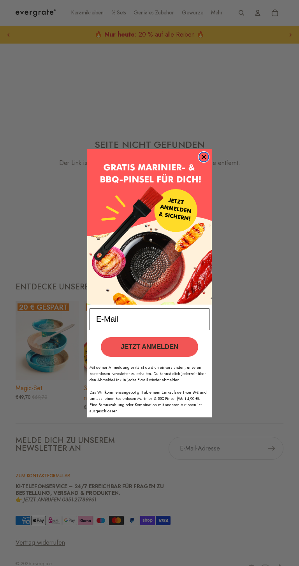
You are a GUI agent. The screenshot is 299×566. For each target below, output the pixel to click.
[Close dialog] (204, 157)
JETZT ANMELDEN (149, 346)
